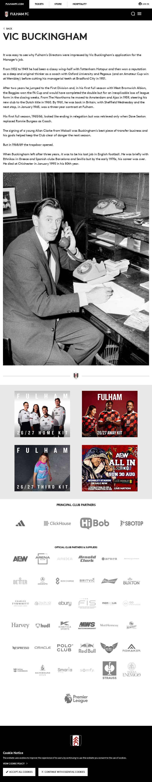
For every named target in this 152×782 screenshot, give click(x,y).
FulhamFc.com (15, 4)
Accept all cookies (20, 772)
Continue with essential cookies (65, 772)
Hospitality (79, 4)
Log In (146, 4)
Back (9, 29)
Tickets (39, 4)
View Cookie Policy (14, 763)
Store (57, 4)
